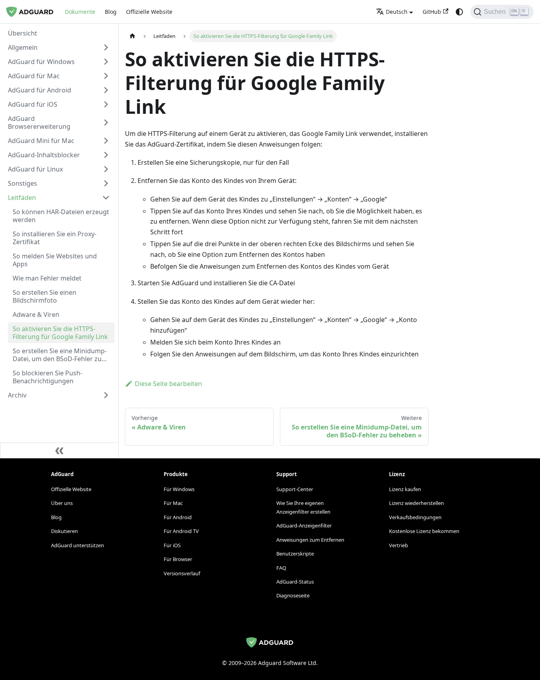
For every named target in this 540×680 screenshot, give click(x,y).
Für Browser (178, 559)
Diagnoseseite (293, 595)
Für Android (178, 517)
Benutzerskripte (295, 553)
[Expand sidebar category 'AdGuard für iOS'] (106, 104)
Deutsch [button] (397, 11)
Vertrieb (398, 545)
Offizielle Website (149, 11)
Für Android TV (181, 531)
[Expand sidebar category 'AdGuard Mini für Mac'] (106, 140)
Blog (111, 11)
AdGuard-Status (295, 581)
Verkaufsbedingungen (415, 517)
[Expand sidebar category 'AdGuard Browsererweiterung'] (106, 122)
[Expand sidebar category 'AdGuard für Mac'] (106, 76)
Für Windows (179, 489)
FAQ (281, 567)
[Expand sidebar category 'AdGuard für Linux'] (106, 169)
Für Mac (173, 503)
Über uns (62, 503)
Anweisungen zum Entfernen (310, 539)
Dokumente (80, 11)
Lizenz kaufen (405, 489)
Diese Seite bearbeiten (168, 383)
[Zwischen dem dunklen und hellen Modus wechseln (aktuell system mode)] (459, 12)
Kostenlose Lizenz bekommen (424, 531)
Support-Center (294, 489)
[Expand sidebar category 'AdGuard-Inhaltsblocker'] (106, 155)
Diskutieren (64, 531)
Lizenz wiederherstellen (416, 503)
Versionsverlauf (182, 573)
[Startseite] (132, 36)
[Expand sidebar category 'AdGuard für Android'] (106, 90)
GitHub (432, 11)
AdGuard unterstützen (77, 545)
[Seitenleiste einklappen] (59, 450)
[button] (59, 47)
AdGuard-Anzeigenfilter (304, 525)
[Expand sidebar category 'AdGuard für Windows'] (106, 61)
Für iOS (172, 545)
